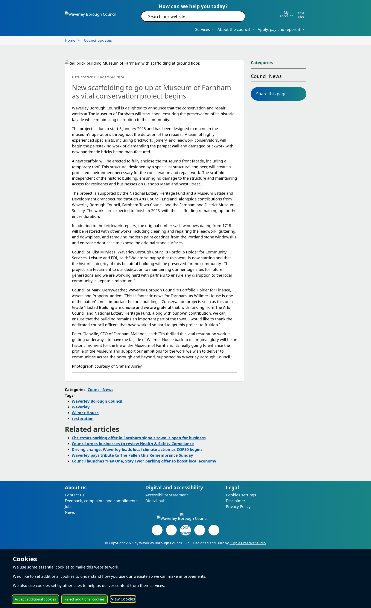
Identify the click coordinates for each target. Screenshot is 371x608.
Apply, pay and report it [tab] (279, 29)
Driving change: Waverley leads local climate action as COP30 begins (137, 449)
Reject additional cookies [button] (84, 599)
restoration (83, 418)
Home (70, 40)
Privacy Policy (238, 506)
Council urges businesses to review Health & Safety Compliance (133, 443)
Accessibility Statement (166, 494)
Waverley (81, 406)
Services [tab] (203, 29)
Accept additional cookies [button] (35, 599)
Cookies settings (241, 494)
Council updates (98, 40)
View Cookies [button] (123, 599)
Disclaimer (235, 500)
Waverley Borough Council (97, 401)
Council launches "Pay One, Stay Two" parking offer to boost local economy (144, 461)
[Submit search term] (236, 16)
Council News (100, 389)
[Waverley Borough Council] (90, 14)
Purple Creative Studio (248, 543)
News (70, 512)
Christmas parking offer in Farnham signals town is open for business (139, 437)
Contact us (74, 494)
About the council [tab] (234, 29)
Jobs (69, 506)
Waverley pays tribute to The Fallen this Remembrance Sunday (132, 455)
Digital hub (155, 500)
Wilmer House (85, 412)
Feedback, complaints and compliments (101, 500)
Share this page (271, 94)
